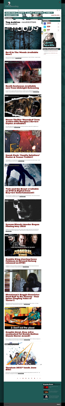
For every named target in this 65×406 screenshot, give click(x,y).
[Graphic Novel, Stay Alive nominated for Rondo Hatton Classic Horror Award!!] (23, 318)
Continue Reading (18, 58)
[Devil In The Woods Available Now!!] (23, 38)
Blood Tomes (11, 13)
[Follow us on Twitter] (59, 2)
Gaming (30, 13)
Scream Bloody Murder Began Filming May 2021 (22, 225)
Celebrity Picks (12, 15)
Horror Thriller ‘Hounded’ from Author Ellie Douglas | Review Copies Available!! (23, 121)
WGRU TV (49, 13)
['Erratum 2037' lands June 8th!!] (23, 354)
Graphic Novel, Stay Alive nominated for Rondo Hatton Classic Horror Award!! (22, 334)
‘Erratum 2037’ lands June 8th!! (21, 368)
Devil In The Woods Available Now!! (22, 53)
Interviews (39, 13)
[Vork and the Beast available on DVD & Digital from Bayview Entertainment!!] (23, 175)
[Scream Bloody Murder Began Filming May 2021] (23, 210)
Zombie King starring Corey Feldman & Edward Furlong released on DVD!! (21, 261)
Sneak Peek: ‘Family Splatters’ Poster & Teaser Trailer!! (23, 156)
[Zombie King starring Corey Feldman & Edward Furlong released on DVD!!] (23, 245)
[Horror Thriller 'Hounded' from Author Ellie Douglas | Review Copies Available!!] (23, 106)
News (6, 29)
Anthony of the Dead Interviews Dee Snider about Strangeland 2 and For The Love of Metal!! (54, 396)
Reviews (21, 13)
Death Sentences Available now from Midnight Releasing (22, 87)
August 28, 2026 (55, 15)
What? (58, 404)
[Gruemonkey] (12, 4)
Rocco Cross (17, 62)
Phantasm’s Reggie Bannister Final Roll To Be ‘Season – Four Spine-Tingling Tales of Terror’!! (22, 297)
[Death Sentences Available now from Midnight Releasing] (23, 72)
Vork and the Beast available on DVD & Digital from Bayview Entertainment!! (22, 190)
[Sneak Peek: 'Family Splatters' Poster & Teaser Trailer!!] (23, 141)
